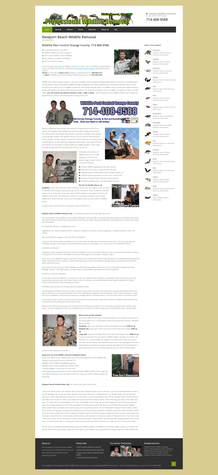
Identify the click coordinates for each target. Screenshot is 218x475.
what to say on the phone (56, 371)
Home (47, 29)
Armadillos (156, 122)
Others (155, 195)
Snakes (155, 177)
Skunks (155, 77)
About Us (105, 29)
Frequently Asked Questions (87, 457)
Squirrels (156, 59)
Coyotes (156, 150)
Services (58, 29)
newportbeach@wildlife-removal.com (162, 13)
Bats (154, 168)
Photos (70, 29)
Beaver (155, 131)
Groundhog (157, 113)
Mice (154, 95)
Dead (155, 186)
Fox (154, 140)
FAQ (115, 29)
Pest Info (92, 29)
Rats (154, 86)
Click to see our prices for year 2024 (90, 450)
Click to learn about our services (89, 447)
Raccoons (156, 50)
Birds (154, 159)
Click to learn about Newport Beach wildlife (90, 453)
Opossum (156, 68)
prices (60, 66)
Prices (80, 29)
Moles (155, 104)
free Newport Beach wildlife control (87, 68)
